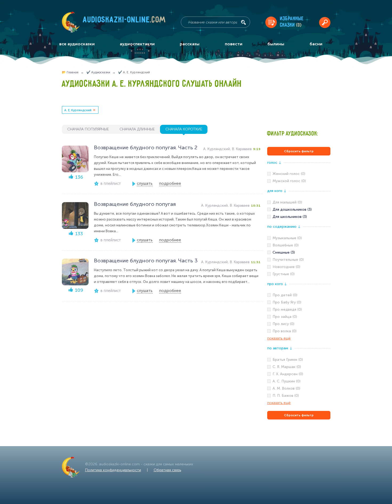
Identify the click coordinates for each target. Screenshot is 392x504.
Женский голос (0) (289, 173)
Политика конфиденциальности (113, 470)
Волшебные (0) (286, 245)
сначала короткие (183, 129)
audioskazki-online (124, 21)
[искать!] (243, 22)
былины (275, 43)
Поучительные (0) (288, 259)
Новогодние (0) (286, 267)
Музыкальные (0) (287, 238)
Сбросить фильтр (299, 151)
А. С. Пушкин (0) (287, 381)
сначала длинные (137, 129)
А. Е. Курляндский (77, 110)
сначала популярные (88, 129)
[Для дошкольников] (298, 209)
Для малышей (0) (287, 202)
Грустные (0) (284, 274)
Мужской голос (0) (289, 181)
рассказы (189, 43)
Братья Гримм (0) (288, 359)
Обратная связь (167, 470)
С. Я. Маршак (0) (287, 367)
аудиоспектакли (137, 43)
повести (233, 43)
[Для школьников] (298, 216)
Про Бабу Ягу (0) (287, 302)
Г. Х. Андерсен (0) (288, 374)
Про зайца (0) (285, 316)
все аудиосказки (77, 43)
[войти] (324, 22)
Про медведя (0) (287, 309)
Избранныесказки (292, 22)
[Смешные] (298, 252)
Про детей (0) (285, 295)
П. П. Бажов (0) (286, 395)
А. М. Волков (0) (286, 388)
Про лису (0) (283, 324)
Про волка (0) (285, 331)
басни (316, 43)
